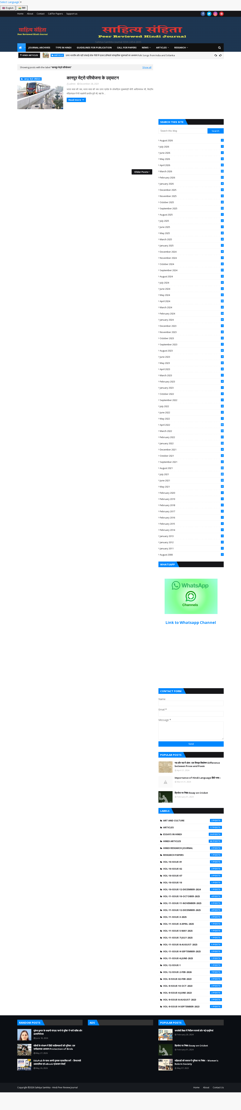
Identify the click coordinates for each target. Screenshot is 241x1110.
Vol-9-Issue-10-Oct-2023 (188, 985)
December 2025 (191, 189)
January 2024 (191, 319)
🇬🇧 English (7, 8)
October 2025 (191, 202)
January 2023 (191, 387)
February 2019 (191, 499)
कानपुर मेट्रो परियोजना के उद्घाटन (93, 78)
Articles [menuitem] (161, 47)
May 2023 (191, 363)
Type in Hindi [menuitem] (63, 47)
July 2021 (191, 474)
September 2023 (191, 344)
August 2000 (191, 554)
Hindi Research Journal (188, 848)
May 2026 (191, 159)
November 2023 (191, 332)
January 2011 (191, 548)
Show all (146, 67)
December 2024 (191, 251)
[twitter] (209, 13)
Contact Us (218, 1087)
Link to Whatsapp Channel (191, 622)
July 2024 (191, 282)
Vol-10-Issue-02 (188, 868)
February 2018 (191, 505)
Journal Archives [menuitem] (39, 47)
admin (72, 83)
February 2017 (191, 511)
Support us (71, 13)
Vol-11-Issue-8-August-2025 (188, 944)
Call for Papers (55, 13)
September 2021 (191, 462)
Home (20, 13)
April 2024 (191, 301)
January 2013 (191, 536)
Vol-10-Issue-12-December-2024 (188, 889)
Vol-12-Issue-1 (188, 965)
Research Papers (188, 855)
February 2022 (191, 437)
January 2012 (191, 542)
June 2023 (191, 356)
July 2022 (191, 406)
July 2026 (191, 146)
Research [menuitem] (180, 47)
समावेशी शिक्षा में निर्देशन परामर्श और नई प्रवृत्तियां (194, 1030)
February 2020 (191, 492)
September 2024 (191, 270)
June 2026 (191, 152)
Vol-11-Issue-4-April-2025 (188, 923)
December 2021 (191, 449)
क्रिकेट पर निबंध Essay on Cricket (191, 792)
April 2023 (191, 369)
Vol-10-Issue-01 (188, 861)
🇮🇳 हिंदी (21, 8)
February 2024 (191, 313)
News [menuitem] (145, 47)
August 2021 (191, 468)
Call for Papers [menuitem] (127, 47)
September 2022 (191, 400)
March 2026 (191, 171)
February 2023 (191, 381)
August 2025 (191, 214)
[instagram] (215, 13)
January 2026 (191, 183)
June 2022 (191, 412)
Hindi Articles (188, 841)
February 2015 (191, 523)
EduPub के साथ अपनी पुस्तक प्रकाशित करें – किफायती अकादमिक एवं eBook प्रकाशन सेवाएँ (57, 1062)
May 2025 (191, 233)
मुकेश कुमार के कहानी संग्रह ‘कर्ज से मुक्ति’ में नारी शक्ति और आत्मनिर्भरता (115, 55)
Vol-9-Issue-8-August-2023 (188, 999)
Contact (40, 13)
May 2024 (191, 295)
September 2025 (191, 208)
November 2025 (191, 196)
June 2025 (191, 227)
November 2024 (191, 257)
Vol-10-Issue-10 (188, 882)
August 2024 (191, 276)
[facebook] (203, 13)
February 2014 (191, 530)
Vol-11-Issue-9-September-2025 (188, 951)
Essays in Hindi (188, 834)
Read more (74, 99)
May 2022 (191, 418)
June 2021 (191, 480)
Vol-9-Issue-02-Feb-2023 (188, 979)
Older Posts (141, 171)
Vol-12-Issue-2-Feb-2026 (188, 972)
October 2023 (191, 338)
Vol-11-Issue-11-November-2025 (188, 903)
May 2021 (191, 486)
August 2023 (191, 350)
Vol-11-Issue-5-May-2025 (188, 930)
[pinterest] (221, 13)
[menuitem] (21, 47)
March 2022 (191, 431)
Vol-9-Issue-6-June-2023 (188, 992)
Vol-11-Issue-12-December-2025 (188, 910)
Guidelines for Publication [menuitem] (94, 47)
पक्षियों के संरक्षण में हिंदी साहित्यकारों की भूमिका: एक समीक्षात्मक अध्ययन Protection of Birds (54, 1047)
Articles (188, 827)
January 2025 (191, 245)
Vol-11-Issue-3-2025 (188, 917)
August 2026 (191, 140)
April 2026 (191, 165)
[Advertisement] (85, 139)
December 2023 (191, 325)
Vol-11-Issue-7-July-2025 (188, 937)
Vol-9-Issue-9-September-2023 (188, 1006)
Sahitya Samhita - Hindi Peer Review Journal (56, 1087)
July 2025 (191, 220)
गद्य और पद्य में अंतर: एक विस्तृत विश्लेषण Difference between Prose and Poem (197, 764)
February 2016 (191, 517)
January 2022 (191, 443)
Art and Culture (188, 820)
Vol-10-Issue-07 (188, 875)
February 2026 (191, 177)
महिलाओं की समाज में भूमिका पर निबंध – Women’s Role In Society (196, 1062)
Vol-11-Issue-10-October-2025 (188, 896)
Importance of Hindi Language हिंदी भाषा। (198, 777)
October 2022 (191, 393)
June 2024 (191, 288)
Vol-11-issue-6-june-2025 (188, 958)
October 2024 (191, 264)
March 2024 (191, 307)
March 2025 (191, 239)
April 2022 (191, 424)
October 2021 (191, 455)
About (30, 13)
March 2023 (191, 375)
